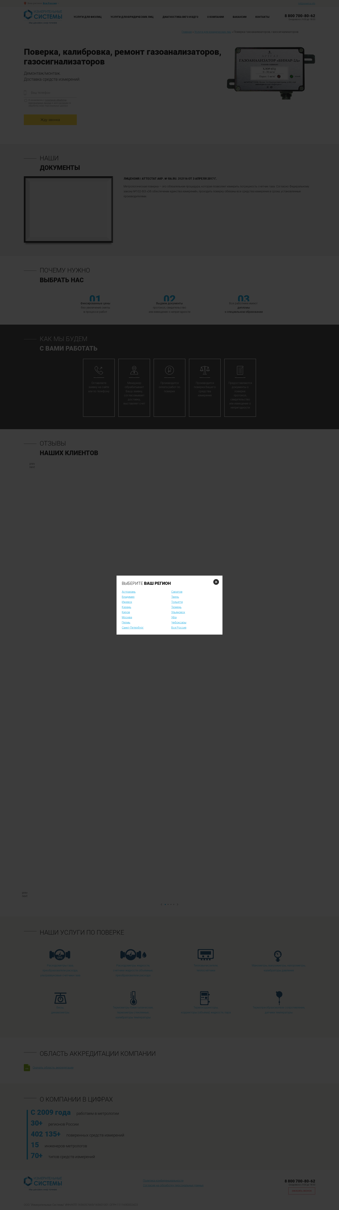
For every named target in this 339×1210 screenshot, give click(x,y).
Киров (126, 612)
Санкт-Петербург (133, 627)
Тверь (175, 597)
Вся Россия (178, 627)
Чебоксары (178, 622)
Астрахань (129, 591)
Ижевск (127, 602)
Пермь (126, 622)
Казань (126, 607)
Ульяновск (178, 612)
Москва (127, 617)
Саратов (176, 591)
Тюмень (176, 607)
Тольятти (177, 602)
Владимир (128, 597)
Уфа (174, 617)
